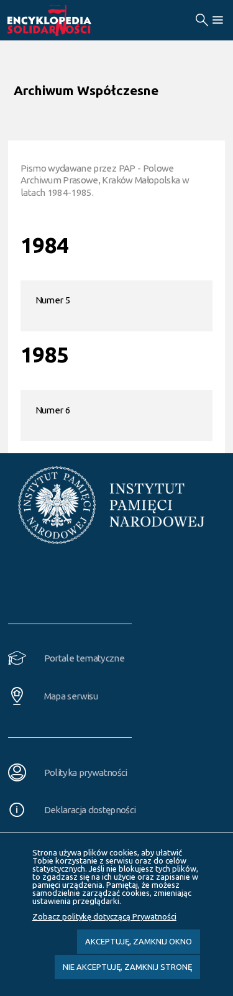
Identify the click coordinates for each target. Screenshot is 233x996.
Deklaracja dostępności (90, 810)
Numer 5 (52, 300)
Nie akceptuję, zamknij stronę (127, 966)
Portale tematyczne (84, 658)
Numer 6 (52, 410)
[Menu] (217, 20)
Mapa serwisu (71, 696)
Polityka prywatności (85, 772)
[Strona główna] (63, 20)
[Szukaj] (202, 20)
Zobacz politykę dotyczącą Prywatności (104, 916)
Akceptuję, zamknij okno (138, 941)
